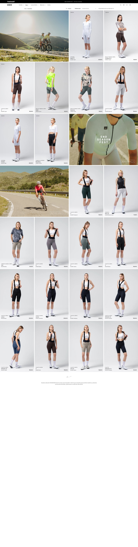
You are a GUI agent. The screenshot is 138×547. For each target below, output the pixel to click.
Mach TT (72, 58)
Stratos (3, 162)
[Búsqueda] (120, 4)
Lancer (3, 317)
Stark (37, 110)
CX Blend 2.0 (108, 58)
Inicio (25, 8)
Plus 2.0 (107, 213)
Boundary (38, 162)
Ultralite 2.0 (108, 317)
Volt (2, 265)
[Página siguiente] (70, 376)
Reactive (72, 110)
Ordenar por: (78, 8)
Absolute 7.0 (108, 368)
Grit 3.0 (72, 368)
